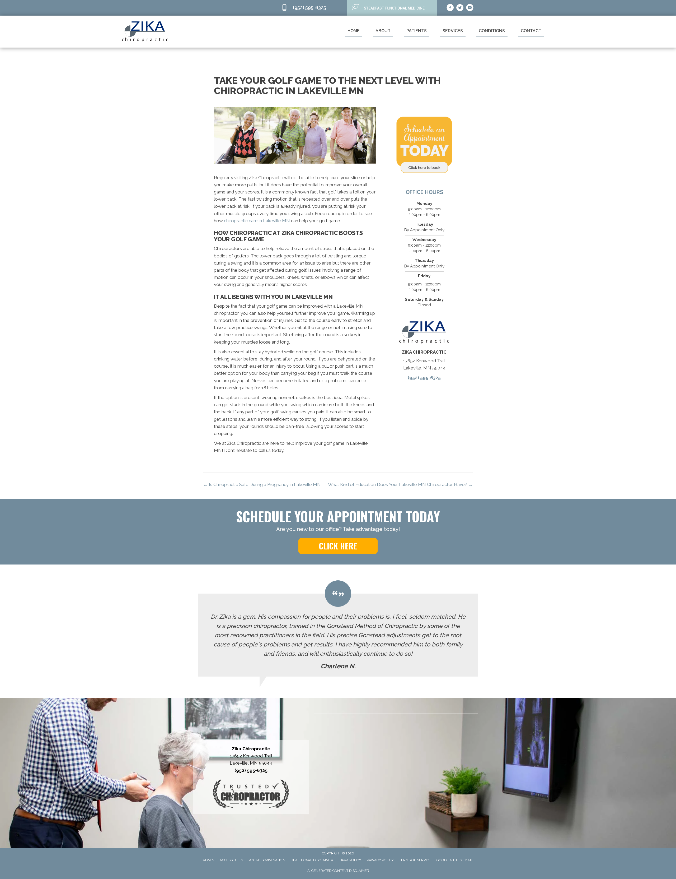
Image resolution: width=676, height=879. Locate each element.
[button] (338, 546)
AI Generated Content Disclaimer (338, 871)
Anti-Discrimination (267, 860)
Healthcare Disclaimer (312, 860)
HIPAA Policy (350, 860)
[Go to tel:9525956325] (311, 7)
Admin (208, 860)
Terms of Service (415, 860)
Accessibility (231, 860)
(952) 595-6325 (424, 377)
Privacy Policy (380, 860)
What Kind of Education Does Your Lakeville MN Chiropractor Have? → (400, 484)
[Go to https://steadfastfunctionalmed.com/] (391, 7)
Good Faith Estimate (454, 860)
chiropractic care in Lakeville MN (257, 220)
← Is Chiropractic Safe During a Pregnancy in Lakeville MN (262, 484)
